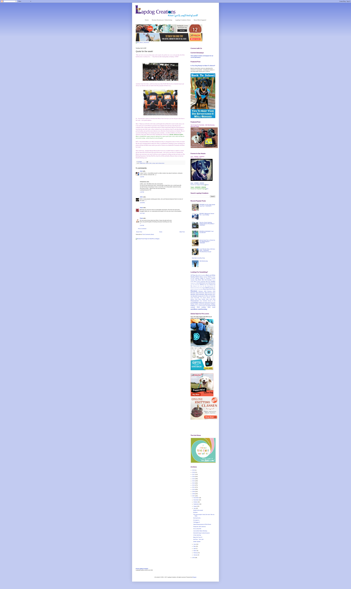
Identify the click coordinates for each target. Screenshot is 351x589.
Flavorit (213, 279)
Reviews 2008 (202, 291)
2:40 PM (142, 225)
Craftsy (201, 278)
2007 (193, 496)
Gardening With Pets (205, 281)
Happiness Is (193, 283)
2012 (193, 485)
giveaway (207, 304)
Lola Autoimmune (200, 283)
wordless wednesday (199, 309)
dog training (204, 302)
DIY (204, 278)
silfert (141, 197)
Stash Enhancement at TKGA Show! (202, 524)
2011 (193, 487)
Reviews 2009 (211, 291)
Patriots (207, 287)
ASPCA (199, 275)
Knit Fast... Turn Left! (198, 539)
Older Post (182, 232)
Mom (150, 163)
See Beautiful (194, 296)
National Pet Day (211, 286)
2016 (193, 476)
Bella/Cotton (142, 163)
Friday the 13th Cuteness (199, 526)
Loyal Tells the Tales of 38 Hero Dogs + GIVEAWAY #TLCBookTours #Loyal (207, 250)
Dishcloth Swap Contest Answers (201, 533)
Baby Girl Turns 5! (197, 537)
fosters (147, 163)
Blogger (194, 577)
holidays (213, 304)
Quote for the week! (198, 510)
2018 (193, 472)
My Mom (195, 512)
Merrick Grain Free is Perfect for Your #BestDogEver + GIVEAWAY (207, 242)
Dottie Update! (196, 541)
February (196, 552)
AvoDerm (203, 275)
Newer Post (139, 232)
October (196, 502)
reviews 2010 (195, 307)
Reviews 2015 (195, 294)
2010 (193, 489)
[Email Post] (147, 161)
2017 (193, 474)
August (195, 506)
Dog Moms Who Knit (201, 280)
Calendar (205, 276)
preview (209, 305)
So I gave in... (196, 520)
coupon (200, 302)
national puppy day (203, 305)
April (195, 548)
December (196, 497)
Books (197, 277)
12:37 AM (142, 213)
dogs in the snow (211, 302)
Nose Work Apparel (200, 20)
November (196, 500)
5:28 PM (142, 176)
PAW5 (203, 287)
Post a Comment (142, 228)
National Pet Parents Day (196, 287)
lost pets (197, 305)
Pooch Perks (212, 289)
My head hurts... (197, 518)
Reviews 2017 (211, 294)
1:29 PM (142, 192)
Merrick (202, 284)
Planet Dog (205, 289)
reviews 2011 (206, 307)
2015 (193, 478)
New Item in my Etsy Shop (198, 258)
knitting (193, 305)
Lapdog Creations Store (183, 20)
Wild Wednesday (203, 261)
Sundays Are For (202, 296)
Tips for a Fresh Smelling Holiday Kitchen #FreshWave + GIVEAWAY (207, 224)
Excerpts (209, 280)
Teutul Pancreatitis (195, 297)
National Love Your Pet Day (200, 286)
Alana (141, 207)
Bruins (201, 277)
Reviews (194, 291)
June (195, 544)
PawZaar (211, 287)
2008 (193, 493)
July (195, 508)
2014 (193, 481)
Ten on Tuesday (210, 296)
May (195, 546)
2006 (193, 557)
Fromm (198, 281)
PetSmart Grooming (198, 289)
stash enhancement (159, 163)
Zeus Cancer (201, 299)
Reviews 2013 (203, 293)
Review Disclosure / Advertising (162, 20)
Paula (141, 218)
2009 (193, 491)
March (195, 550)
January (196, 555)
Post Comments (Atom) (148, 234)
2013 (193, 483)
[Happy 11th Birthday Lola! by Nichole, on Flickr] (202, 180)
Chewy (210, 277)
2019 (193, 470)
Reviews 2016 (203, 294)
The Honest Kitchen (205, 297)
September (196, 504)
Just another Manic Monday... (200, 531)
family (192, 304)
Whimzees (213, 297)
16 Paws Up (194, 275)
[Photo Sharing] (160, 81)
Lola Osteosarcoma (210, 283)
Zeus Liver (209, 299)
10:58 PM (142, 202)
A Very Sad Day (197, 535)
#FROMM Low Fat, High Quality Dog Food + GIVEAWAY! (207, 205)
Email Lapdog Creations (142, 568)
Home (147, 20)
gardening (201, 304)
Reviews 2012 (195, 293)
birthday (195, 302)
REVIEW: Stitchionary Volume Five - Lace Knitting (206, 214)
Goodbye (213, 281)
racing (153, 163)
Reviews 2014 (211, 293)
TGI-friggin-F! (196, 522)
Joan (141, 171)
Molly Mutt (206, 284)
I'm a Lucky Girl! (197, 528)
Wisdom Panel (194, 299)
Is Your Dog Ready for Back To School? (203, 65)
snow (213, 307)
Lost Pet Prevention (195, 284)
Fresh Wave (193, 281)
